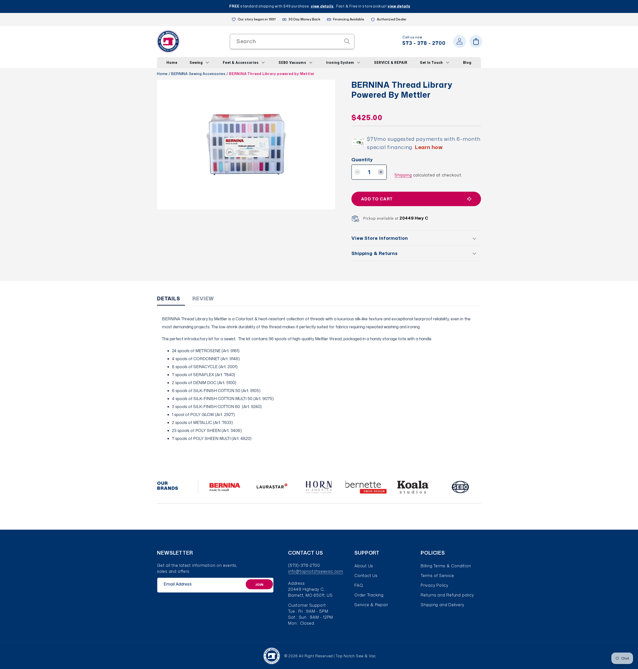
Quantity (362, 160)
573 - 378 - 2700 (424, 42)
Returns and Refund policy (447, 595)
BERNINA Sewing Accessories (198, 73)
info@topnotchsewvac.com (315, 571)
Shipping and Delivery (442, 604)
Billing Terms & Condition (446, 566)
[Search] (347, 41)
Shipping (403, 175)
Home (162, 73)
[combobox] (292, 41)
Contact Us (366, 575)
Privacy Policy (434, 585)
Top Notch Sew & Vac (356, 656)
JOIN (259, 584)
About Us (363, 566)
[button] (476, 41)
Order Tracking (369, 595)
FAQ (358, 585)
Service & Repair (371, 604)
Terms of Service (437, 575)
